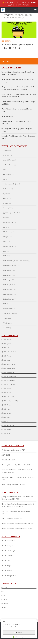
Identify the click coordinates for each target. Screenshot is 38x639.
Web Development (9, 313)
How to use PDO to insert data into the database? (18, 523)
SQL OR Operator (9, 368)
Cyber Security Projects (10, 184)
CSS (4, 179)
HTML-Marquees (7, 546)
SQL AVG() (7, 413)
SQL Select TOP (8, 397)
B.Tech (5, 587)
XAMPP (6, 328)
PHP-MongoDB (8, 285)
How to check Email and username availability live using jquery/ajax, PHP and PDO (18, 505)
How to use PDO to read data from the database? (18, 528)
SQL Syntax (7, 344)
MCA (5, 599)
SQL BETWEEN (8, 425)
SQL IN (5, 421)
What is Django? (7, 116)
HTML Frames (7, 570)
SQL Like (6, 417)
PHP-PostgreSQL (8, 289)
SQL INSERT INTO (9, 380)
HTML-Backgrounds (9, 575)
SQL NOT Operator (9, 376)
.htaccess (6, 150)
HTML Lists (6, 560)
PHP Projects (6, 41)
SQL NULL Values (9, 384)
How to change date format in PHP (13, 484)
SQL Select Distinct (9, 352)
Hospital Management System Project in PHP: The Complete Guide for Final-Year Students (18, 88)
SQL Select (6, 348)
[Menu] (35, 10)
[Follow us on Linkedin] (32, 61)
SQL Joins (6, 433)
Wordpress (6, 323)
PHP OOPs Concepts (9, 265)
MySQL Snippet (8, 246)
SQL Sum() (7, 409)
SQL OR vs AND (8, 372)
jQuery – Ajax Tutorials (10, 213)
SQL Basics (7, 340)
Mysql (5, 241)
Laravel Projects (8, 222)
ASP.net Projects (8, 165)
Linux (5, 227)
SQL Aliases (7, 429)
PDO (4, 251)
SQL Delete (7, 393)
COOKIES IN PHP (8, 460)
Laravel (5, 217)
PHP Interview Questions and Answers (15, 261)
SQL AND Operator (9, 364)
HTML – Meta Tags (8, 550)
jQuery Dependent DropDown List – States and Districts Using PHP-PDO (17, 497)
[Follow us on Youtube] (29, 61)
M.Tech (5, 604)
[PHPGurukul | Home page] (3, 10)
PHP (4, 256)
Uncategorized (8, 309)
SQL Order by (7, 360)
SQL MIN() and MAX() (10, 401)
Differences (7, 189)
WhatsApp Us (20, 632)
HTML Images (7, 565)
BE (4, 591)
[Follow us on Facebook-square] (22, 61)
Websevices (7, 318)
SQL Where (7, 356)
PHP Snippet (7, 280)
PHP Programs (7, 270)
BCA (5, 595)
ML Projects (7, 232)
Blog (4, 169)
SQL (4, 304)
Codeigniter (7, 174)
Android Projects (8, 160)
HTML (5, 203)
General (5, 198)
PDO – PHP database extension (12, 518)
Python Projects (8, 294)
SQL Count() (7, 405)
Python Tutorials (8, 299)
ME (4, 608)
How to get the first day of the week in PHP (16, 465)
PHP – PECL (6, 455)
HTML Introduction (8, 541)
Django (5, 193)
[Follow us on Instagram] (35, 61)
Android (6, 155)
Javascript (6, 208)
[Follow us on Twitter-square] (25, 61)
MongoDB (6, 237)
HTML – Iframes (7, 555)
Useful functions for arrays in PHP (13, 450)
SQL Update (7, 389)
